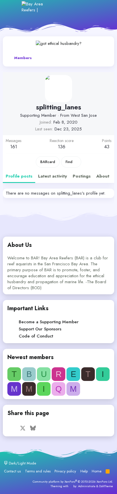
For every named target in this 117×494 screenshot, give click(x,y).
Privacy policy (65, 471)
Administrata (86, 486)
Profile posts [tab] (19, 176)
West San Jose (84, 115)
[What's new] (92, 7)
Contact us (12, 471)
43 (106, 146)
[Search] (104, 7)
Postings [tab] (82, 176)
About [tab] (102, 176)
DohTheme (106, 486)
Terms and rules (38, 471)
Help (84, 471)
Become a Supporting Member (49, 322)
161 (13, 146)
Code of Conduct (36, 336)
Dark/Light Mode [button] (22, 463)
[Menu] (13, 7)
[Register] (80, 7)
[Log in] (67, 7)
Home (96, 471)
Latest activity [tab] (52, 176)
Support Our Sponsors (40, 329)
